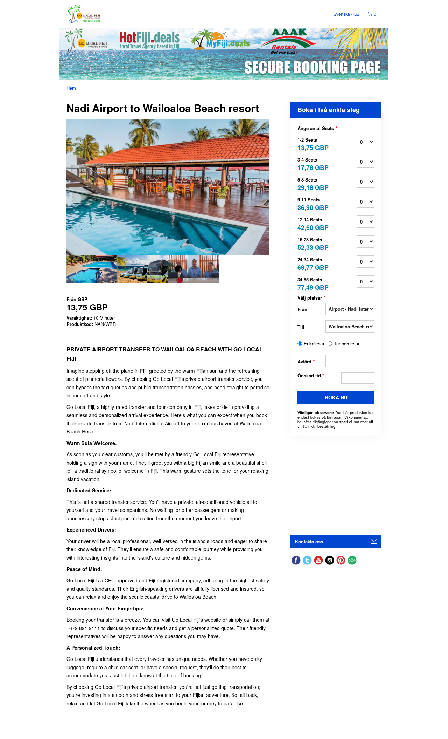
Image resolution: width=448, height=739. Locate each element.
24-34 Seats (312, 263)
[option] (91, 269)
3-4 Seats (312, 163)
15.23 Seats (312, 243)
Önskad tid (311, 375)
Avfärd (306, 361)
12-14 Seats (312, 223)
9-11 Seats (312, 203)
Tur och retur (346, 344)
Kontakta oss (309, 541)
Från (302, 309)
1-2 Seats (312, 143)
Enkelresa (314, 344)
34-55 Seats (312, 283)
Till (301, 326)
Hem (71, 87)
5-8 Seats (312, 183)
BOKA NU (336, 397)
